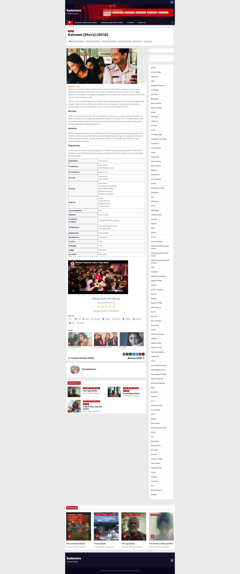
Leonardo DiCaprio (118, 12)
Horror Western (156, 241)
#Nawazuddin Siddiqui (93, 41)
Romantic (154, 392)
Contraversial (156, 148)
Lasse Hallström (129, 12)
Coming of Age (156, 134)
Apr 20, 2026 (87, 411)
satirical (154, 396)
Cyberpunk (155, 157)
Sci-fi (153, 401)
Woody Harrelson (141, 12)
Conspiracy (155, 143)
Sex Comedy (155, 410)
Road (153, 388)
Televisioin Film (156, 468)
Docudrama (155, 175)
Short (153, 414)
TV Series (130, 22)
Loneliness (154, 272)
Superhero (155, 441)
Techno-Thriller (156, 459)
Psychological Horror (158, 370)
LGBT (153, 267)
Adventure (155, 77)
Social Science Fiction (159, 428)
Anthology (154, 90)
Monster (154, 285)
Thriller (71, 31)
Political (154, 339)
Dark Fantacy (156, 166)
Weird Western (156, 490)
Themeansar (136, 571)
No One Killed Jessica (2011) (103, 347)
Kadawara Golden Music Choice (112, 22)
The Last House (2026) (75, 544)
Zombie (153, 495)
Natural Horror (156, 307)
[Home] (70, 22)
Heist (152, 228)
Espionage (154, 210)
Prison (153, 361)
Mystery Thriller (156, 303)
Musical (153, 294)
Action (126, 388)
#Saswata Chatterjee (124, 41)
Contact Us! (142, 22)
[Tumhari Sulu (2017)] (80, 339)
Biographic (155, 99)
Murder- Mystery (157, 290)
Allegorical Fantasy (158, 85)
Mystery (154, 298)
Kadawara (74, 10)
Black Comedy (156, 108)
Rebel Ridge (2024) (131, 393)
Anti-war (154, 94)
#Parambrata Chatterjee (109, 41)
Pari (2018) (123, 347)
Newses (127, 571)
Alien (152, 81)
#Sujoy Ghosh (137, 41)
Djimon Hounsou (163, 12)
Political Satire (156, 343)
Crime (85, 388)
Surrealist (154, 450)
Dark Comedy (156, 161)
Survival (153, 454)
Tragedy (154, 477)
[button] (172, 22)
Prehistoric (155, 356)
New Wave (155, 325)
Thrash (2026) (100, 544)
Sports (153, 432)
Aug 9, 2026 (100, 547)
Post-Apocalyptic (94, 401)
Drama (91, 388)
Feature (154, 224)
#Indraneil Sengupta (78, 41)
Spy (152, 437)
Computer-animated (158, 139)
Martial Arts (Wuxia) (158, 276)
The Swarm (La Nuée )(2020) (161, 544)
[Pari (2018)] (132, 339)
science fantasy (157, 405)
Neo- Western (156, 321)
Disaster (154, 170)
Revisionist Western (158, 383)
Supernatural (155, 445)
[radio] (98, 307)
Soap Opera (155, 423)
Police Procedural (157, 334)
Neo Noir (154, 316)
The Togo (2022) (90, 391)
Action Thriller (134, 388)
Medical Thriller (156, 281)
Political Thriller (156, 347)
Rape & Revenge (157, 379)
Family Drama (156, 215)
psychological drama (158, 365)
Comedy (154, 126)
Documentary (156, 179)
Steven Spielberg (152, 12)
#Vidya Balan (148, 41)
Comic (153, 130)
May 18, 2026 (127, 396)
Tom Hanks (107, 15)
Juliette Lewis (107, 12)
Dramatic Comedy (158, 188)
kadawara (90, 369)
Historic (153, 232)
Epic (152, 197)
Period (153, 330)
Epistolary (154, 201)
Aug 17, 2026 (72, 547)
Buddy (153, 112)
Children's (154, 121)
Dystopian (154, 192)
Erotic (153, 206)
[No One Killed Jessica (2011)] (106, 339)
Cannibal (154, 117)
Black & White (156, 103)
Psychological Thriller (158, 374)
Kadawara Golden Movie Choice (86, 22)
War (152, 486)
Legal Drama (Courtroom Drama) (160, 261)
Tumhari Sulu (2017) (74, 347)
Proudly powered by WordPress (110, 571)
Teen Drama (155, 463)
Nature (153, 312)
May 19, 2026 (87, 393)
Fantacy (154, 219)
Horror (86, 401)
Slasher (153, 419)
